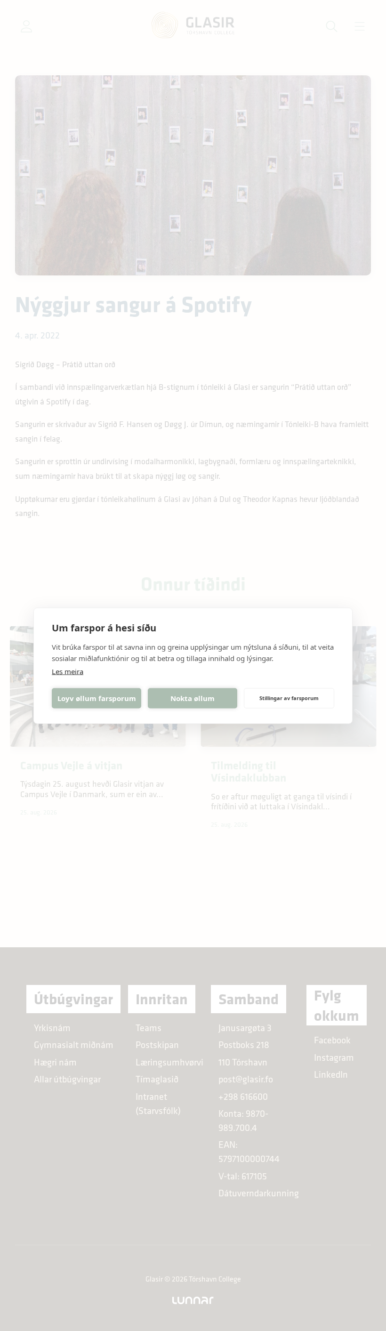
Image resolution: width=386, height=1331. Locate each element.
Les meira (67, 671)
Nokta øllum (192, 698)
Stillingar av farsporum (289, 698)
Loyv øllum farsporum (96, 698)
